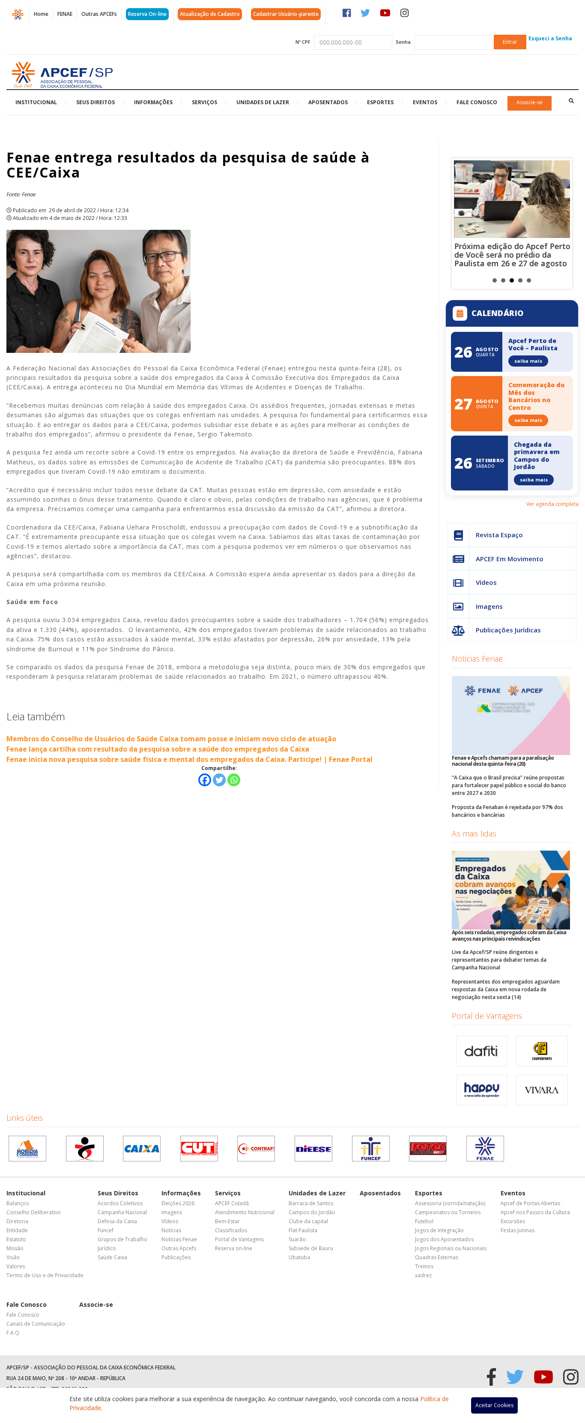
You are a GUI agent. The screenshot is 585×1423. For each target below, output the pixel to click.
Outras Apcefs (178, 1248)
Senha (403, 42)
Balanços (17, 1203)
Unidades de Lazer (262, 102)
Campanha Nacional (122, 1212)
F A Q (12, 1332)
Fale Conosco (477, 102)
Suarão (297, 1239)
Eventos (425, 102)
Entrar (510, 41)
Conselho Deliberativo (33, 1212)
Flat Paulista (303, 1230)
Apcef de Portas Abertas (530, 1203)
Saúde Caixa (112, 1257)
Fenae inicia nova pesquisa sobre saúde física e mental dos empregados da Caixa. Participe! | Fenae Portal (189, 759)
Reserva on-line (233, 1248)
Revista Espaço (499, 534)
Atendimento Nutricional (245, 1212)
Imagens (489, 606)
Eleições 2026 (177, 1203)
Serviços (204, 102)
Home (41, 14)
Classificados (231, 1230)
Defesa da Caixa (117, 1221)
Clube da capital (308, 1221)
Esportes (380, 102)
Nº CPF (302, 42)
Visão (13, 1257)
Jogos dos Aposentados (444, 1239)
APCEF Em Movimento (509, 558)
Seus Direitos (95, 102)
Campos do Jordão (312, 1212)
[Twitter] (219, 779)
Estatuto (16, 1239)
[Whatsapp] (233, 779)
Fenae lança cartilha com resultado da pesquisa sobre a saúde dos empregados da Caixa (157, 749)
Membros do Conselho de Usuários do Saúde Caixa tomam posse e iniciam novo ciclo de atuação (171, 738)
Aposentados (328, 102)
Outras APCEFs (99, 14)
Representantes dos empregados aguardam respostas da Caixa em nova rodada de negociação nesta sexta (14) (506, 989)
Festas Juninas (517, 1230)
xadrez (423, 1275)
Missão (15, 1248)
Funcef (105, 1230)
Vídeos (486, 582)
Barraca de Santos (311, 1203)
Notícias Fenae (477, 658)
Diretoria (17, 1221)
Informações (153, 102)
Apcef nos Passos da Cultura (535, 1212)
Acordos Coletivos (120, 1203)
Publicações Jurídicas (508, 630)
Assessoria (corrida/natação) (450, 1203)
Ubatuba (299, 1257)
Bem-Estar (227, 1221)
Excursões (513, 1221)
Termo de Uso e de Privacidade (45, 1275)
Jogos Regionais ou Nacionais (451, 1248)
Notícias (171, 1230)
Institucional (36, 102)
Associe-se (529, 102)
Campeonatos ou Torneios (448, 1212)
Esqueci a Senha (550, 38)
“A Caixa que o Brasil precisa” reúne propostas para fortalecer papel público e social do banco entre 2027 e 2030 (509, 785)
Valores (15, 1266)
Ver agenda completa (552, 504)
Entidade (17, 1230)
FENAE (64, 14)
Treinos (424, 1266)
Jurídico (107, 1248)
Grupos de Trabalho (122, 1239)
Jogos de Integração (439, 1230)
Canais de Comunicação (35, 1323)
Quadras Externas (436, 1257)
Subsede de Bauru (311, 1248)
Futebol (424, 1221)
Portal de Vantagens (487, 1016)
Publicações (176, 1257)
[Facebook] (204, 779)
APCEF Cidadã (232, 1203)
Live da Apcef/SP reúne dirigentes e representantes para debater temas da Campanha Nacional (499, 959)
